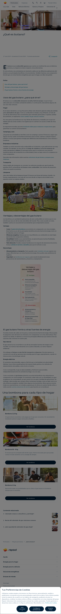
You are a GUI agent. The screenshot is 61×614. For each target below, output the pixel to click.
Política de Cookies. (51, 603)
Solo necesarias (22, 609)
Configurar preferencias (36, 608)
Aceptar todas (50, 608)
